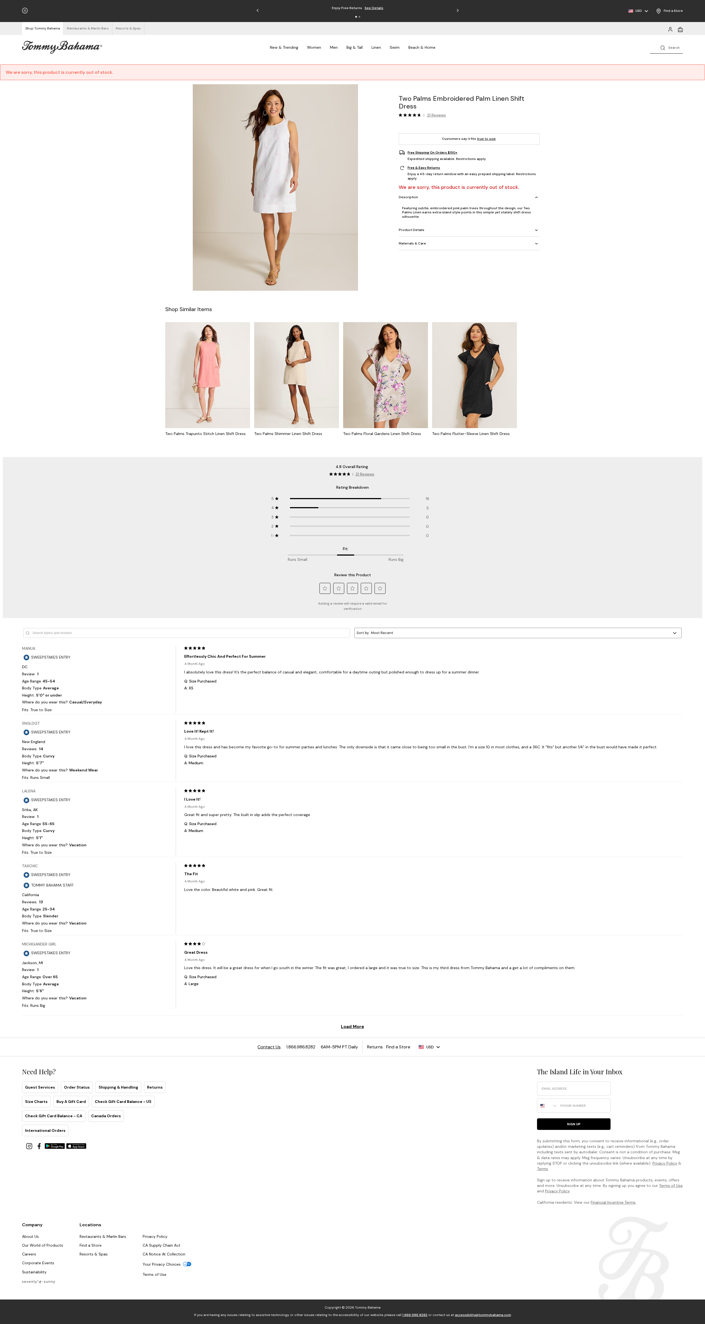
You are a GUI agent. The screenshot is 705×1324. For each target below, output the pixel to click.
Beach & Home (421, 47)
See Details (384, 8)
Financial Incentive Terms (613, 1202)
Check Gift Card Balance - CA (53, 1115)
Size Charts (36, 1101)
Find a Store (91, 1245)
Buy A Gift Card (71, 1101)
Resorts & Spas (94, 1254)
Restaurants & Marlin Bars (103, 1236)
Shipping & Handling (118, 1087)
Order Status (77, 1087)
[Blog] (38, 1281)
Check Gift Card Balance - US (123, 1101)
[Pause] (25, 10)
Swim (395, 47)
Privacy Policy (664, 1163)
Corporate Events (38, 1262)
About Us (30, 1236)
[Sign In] (670, 28)
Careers (29, 1254)
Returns (155, 1087)
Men (334, 47)
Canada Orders (106, 1115)
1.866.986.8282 (414, 1315)
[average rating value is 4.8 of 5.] (411, 115)
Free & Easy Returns (424, 168)
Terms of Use (671, 1185)
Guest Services (40, 1087)
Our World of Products (42, 1245)
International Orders (45, 1130)
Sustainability (34, 1271)
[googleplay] (55, 1146)
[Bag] (680, 28)
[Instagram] (30, 1146)
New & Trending (284, 47)
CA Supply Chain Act (161, 1245)
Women (314, 47)
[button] (356, 17)
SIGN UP (574, 1124)
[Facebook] (40, 1146)
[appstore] (76, 1146)
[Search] (666, 47)
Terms (542, 1168)
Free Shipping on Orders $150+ (432, 152)
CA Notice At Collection (164, 1254)
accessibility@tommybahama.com (483, 1315)
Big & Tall (354, 47)
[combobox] (547, 1106)
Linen (376, 47)
